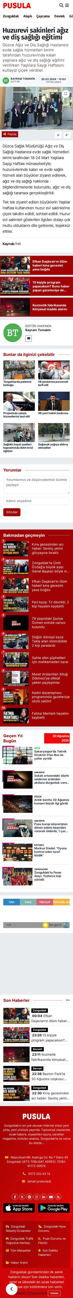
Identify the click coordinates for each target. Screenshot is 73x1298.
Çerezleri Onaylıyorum (30, 1293)
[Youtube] (51, 1197)
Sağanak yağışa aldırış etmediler (53, 446)
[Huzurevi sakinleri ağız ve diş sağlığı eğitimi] (36, 108)
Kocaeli (37, 1049)
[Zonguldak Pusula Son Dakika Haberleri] (17, 5)
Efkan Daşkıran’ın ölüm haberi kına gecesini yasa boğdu (49, 1018)
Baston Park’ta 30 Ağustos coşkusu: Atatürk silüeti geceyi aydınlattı (48, 1076)
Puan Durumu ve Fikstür (52, 1241)
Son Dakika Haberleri (48, 1253)
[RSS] (58, 1197)
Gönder (12, 512)
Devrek (59, 16)
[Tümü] (68, 1000)
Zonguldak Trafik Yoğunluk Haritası (19, 1241)
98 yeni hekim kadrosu (53, 413)
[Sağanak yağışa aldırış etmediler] (54, 432)
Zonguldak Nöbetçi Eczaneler (18, 1229)
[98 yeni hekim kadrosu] (54, 401)
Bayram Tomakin (38, 330)
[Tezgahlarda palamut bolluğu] (19, 370)
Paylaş (12, 134)
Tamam (54, 1293)
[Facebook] (15, 1197)
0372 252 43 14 (39, 1174)
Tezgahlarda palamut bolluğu (17, 383)
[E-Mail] (28, 338)
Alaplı (27, 16)
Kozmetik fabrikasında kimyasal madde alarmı (48, 1057)
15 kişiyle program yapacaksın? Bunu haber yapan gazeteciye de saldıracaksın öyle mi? (48, 1038)
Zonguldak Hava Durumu (52, 1229)
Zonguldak (11, 16)
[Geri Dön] (12, 1289)
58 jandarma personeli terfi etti (53, 383)
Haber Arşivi (19, 1262)
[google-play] (54, 1208)
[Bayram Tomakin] (12, 332)
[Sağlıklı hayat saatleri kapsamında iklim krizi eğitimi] (19, 432)
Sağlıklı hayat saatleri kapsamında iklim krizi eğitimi (18, 448)
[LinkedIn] (43, 1197)
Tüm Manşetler (20, 1250)
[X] (22, 1197)
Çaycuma (43, 16)
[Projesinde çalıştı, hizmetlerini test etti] (19, 401)
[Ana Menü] (67, 5)
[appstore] (19, 1208)
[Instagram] (36, 1197)
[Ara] (61, 5)
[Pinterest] (29, 1197)
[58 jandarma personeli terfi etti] (54, 370)
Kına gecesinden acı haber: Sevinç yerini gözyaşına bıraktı (50, 1096)
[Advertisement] (36, 962)
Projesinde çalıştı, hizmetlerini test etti (16, 414)
